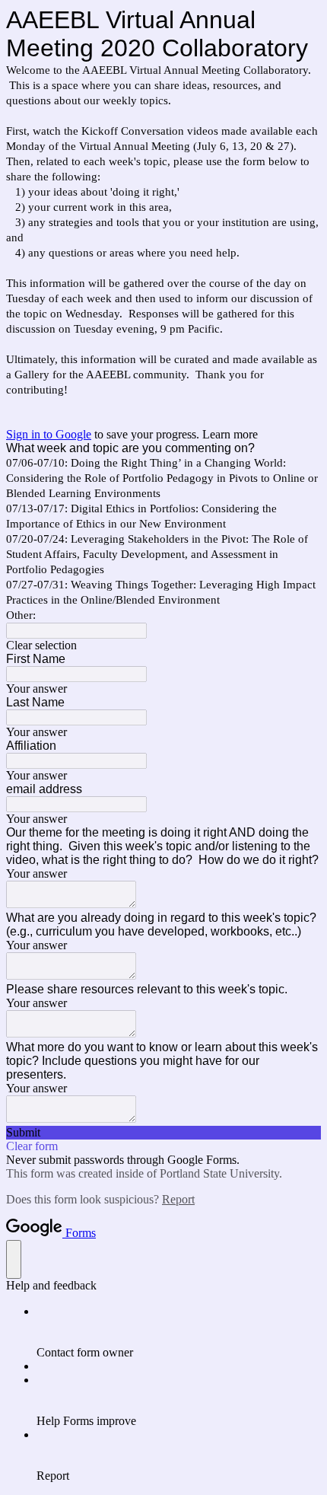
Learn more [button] (230, 434)
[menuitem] (179, 1332)
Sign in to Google (48, 434)
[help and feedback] (13, 1259)
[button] (163, 645)
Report (178, 1199)
